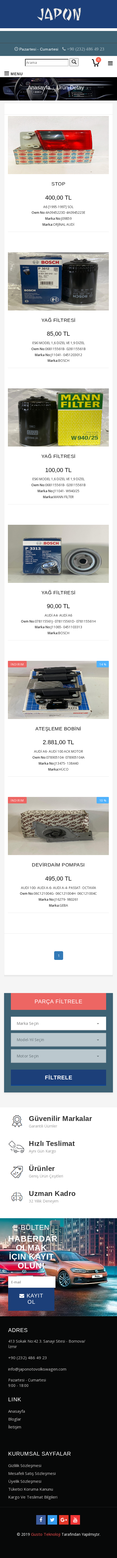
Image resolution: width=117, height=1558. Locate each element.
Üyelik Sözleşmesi (24, 1481)
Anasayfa (39, 87)
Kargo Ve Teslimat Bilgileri (32, 1497)
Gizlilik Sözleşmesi (24, 1465)
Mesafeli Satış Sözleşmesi (32, 1473)
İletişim (14, 1427)
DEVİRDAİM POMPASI (58, 865)
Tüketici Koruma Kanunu (30, 1489)
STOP (58, 184)
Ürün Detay (70, 87)
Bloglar (14, 1419)
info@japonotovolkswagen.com (37, 1369)
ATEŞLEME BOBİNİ (58, 728)
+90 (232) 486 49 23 (85, 49)
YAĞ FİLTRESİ (58, 320)
